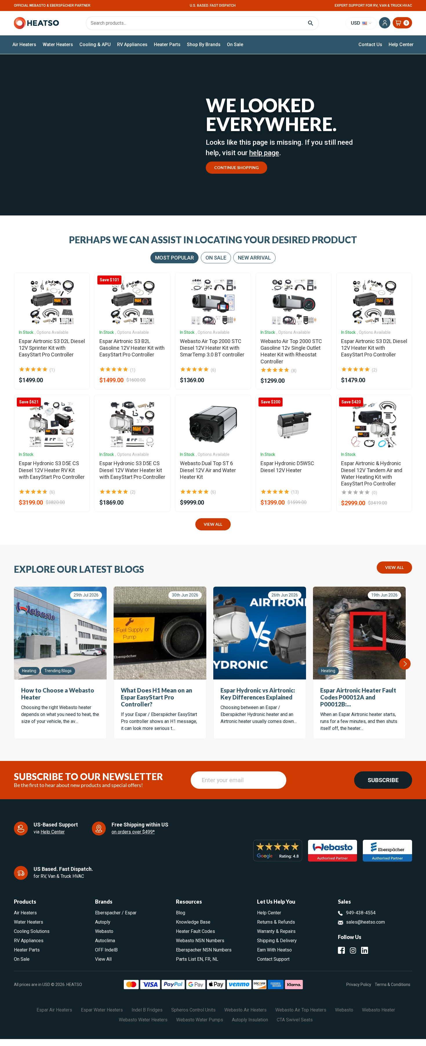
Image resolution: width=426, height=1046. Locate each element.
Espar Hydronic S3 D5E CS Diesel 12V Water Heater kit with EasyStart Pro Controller (132, 470)
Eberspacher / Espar (115, 913)
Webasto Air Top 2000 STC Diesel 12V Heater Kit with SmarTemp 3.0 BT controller (212, 348)
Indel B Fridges (147, 1010)
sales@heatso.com (365, 922)
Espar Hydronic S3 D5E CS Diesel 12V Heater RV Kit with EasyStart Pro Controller (52, 470)
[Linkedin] (364, 950)
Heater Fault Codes (195, 931)
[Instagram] (352, 950)
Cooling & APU (95, 44)
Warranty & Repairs (276, 931)
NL (215, 959)
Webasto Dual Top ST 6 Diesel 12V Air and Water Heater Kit (208, 470)
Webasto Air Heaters (245, 1010)
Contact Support (273, 959)
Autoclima (105, 940)
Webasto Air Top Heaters (300, 1010)
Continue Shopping (236, 167)
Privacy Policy (358, 984)
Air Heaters (24, 44)
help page (264, 153)
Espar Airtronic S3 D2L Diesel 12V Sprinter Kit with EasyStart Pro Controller (52, 348)
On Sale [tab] (215, 258)
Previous (14, 664)
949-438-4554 (361, 913)
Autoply (102, 922)
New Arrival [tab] (254, 258)
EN (200, 959)
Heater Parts (167, 44)
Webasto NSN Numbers (200, 940)
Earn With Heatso (274, 950)
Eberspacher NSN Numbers (204, 950)
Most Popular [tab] (174, 258)
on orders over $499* (133, 832)
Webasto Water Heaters (143, 1020)
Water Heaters (58, 44)
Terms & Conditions (392, 984)
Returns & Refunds (276, 922)
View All (213, 524)
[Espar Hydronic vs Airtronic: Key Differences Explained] (259, 633)
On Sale (235, 44)
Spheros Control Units (193, 1010)
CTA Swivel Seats (295, 1020)
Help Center (401, 44)
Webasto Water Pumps (199, 1020)
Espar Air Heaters (54, 1010)
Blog (180, 913)
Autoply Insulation (250, 1020)
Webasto (104, 931)
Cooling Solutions (32, 931)
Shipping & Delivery (277, 940)
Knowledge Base (193, 922)
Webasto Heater (378, 1010)
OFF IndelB (106, 950)
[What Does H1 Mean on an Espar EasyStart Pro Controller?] (160, 633)
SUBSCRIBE (383, 780)
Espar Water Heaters (102, 1010)
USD (356, 23)
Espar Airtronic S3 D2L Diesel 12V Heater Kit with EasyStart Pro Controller (374, 348)
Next (405, 664)
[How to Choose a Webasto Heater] (60, 633)
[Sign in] (384, 22)
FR (207, 959)
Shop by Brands (204, 44)
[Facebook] (341, 950)
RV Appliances (132, 44)
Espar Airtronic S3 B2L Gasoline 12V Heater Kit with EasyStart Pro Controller (132, 348)
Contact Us (370, 44)
